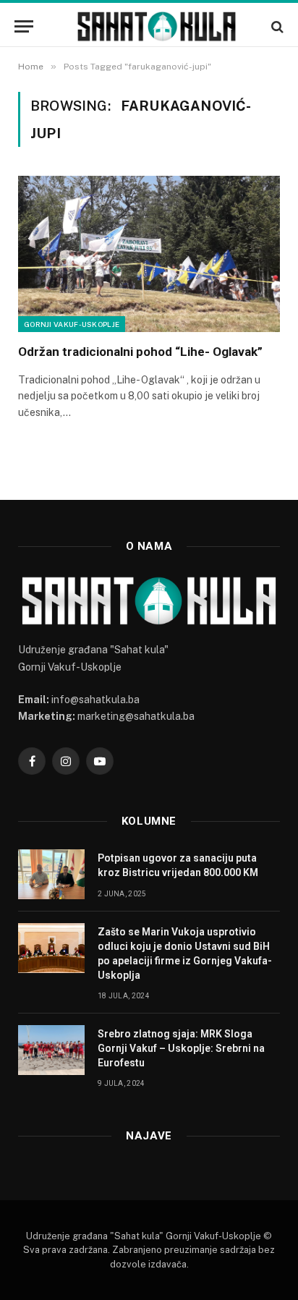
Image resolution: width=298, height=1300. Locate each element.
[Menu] (23, 26)
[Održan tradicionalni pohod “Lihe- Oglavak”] (149, 253)
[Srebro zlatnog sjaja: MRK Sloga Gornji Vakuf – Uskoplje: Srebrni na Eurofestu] (51, 1050)
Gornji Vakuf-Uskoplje (71, 324)
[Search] (276, 26)
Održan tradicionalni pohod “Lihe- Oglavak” (140, 351)
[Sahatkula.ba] (156, 26)
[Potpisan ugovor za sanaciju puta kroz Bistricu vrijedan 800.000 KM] (51, 874)
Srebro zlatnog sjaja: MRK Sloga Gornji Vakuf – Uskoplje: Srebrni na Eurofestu (181, 1048)
